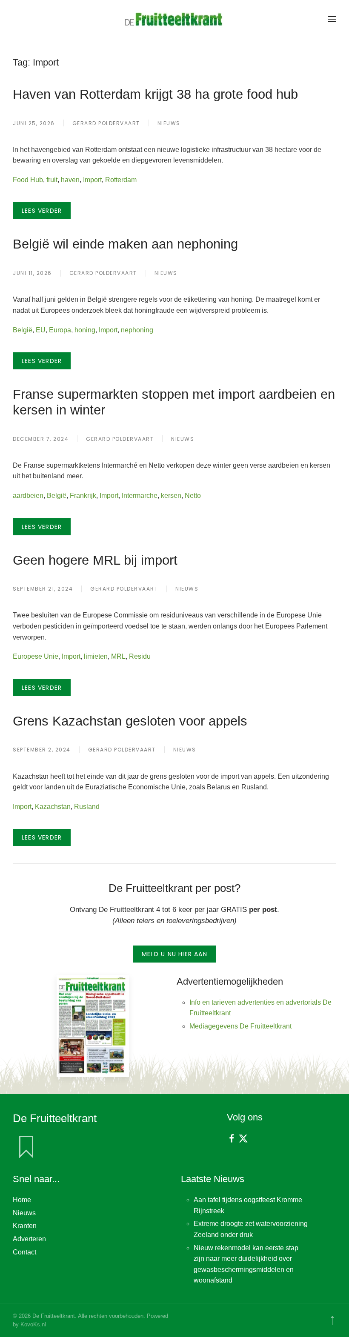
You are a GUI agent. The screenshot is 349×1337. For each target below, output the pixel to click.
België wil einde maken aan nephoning (125, 244)
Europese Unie (35, 656)
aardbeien (28, 495)
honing (84, 330)
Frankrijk (83, 495)
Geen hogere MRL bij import (95, 560)
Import (92, 179)
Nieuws (168, 123)
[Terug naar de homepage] (174, 19)
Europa (60, 330)
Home (22, 1199)
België (22, 330)
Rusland (87, 806)
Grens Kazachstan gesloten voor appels (130, 721)
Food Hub (28, 179)
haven (70, 179)
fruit (51, 179)
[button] (332, 19)
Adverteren (29, 1239)
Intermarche (139, 495)
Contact (24, 1252)
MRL (118, 656)
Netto (193, 495)
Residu (140, 656)
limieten (96, 656)
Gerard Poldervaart (106, 123)
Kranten (25, 1225)
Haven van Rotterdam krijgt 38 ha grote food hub (155, 94)
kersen (171, 495)
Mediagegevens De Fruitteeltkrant (240, 1026)
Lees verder (42, 210)
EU (41, 330)
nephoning (137, 330)
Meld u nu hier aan (174, 954)
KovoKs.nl (33, 1324)
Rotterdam (121, 179)
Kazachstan (53, 806)
